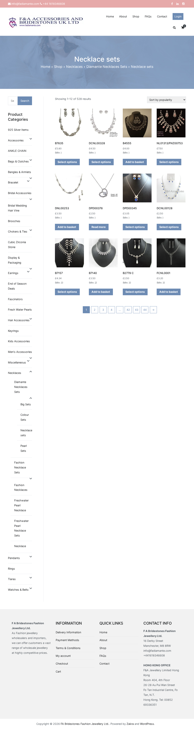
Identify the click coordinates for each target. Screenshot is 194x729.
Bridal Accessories (19, 193)
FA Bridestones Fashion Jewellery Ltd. (85, 723)
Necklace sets (26, 433)
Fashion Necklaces (20, 487)
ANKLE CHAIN (17, 150)
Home (110, 16)
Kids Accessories (19, 341)
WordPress (147, 723)
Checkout (62, 663)
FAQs (148, 16)
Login (177, 16)
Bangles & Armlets (19, 172)
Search (24, 100)
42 (128, 309)
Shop (135, 16)
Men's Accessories (20, 351)
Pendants (14, 558)
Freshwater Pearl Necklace (21, 505)
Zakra (130, 723)
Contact (162, 16)
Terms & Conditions (68, 648)
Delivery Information (68, 632)
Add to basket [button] (134, 162)
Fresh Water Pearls (20, 309)
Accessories (16, 140)
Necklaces (74, 67)
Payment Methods (67, 640)
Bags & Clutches (18, 161)
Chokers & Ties (17, 231)
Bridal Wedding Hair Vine (17, 208)
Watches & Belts (18, 589)
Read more (99, 227)
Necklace (20, 546)
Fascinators (15, 299)
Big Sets (25, 404)
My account (63, 655)
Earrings (13, 273)
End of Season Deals (17, 286)
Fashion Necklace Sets (20, 467)
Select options (67, 162)
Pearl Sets (23, 448)
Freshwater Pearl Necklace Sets (21, 528)
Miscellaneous (17, 362)
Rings (11, 568)
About (123, 16)
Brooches (14, 221)
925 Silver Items (18, 129)
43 (136, 309)
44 (145, 309)
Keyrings (13, 330)
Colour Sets (24, 417)
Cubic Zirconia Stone (17, 244)
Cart (58, 671)
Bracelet (13, 182)
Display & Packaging (14, 260)
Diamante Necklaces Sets (106, 67)
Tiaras (12, 579)
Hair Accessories (19, 320)
